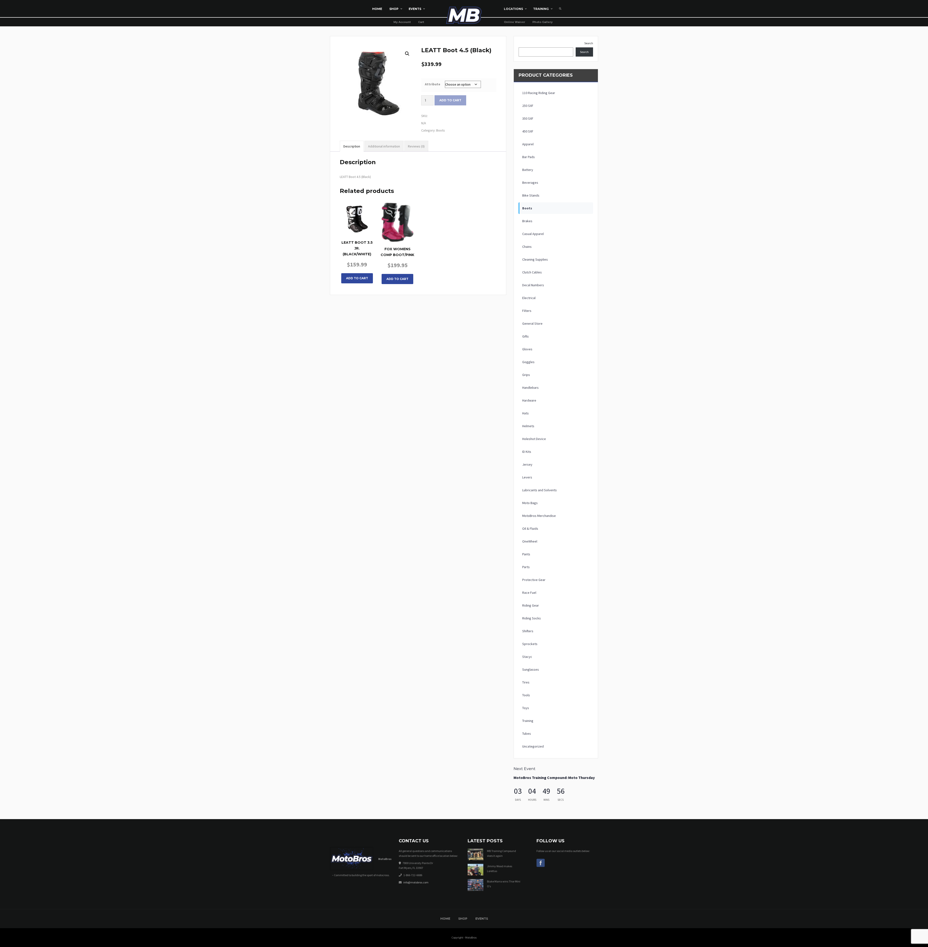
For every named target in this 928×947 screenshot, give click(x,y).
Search (588, 43)
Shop (462, 918)
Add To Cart (357, 278)
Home (445, 918)
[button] (407, 53)
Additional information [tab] (384, 146)
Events (481, 918)
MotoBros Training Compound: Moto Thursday (554, 777)
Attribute (432, 84)
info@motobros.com (415, 882)
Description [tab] (351, 146)
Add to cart (450, 100)
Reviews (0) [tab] (416, 146)
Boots (440, 130)
